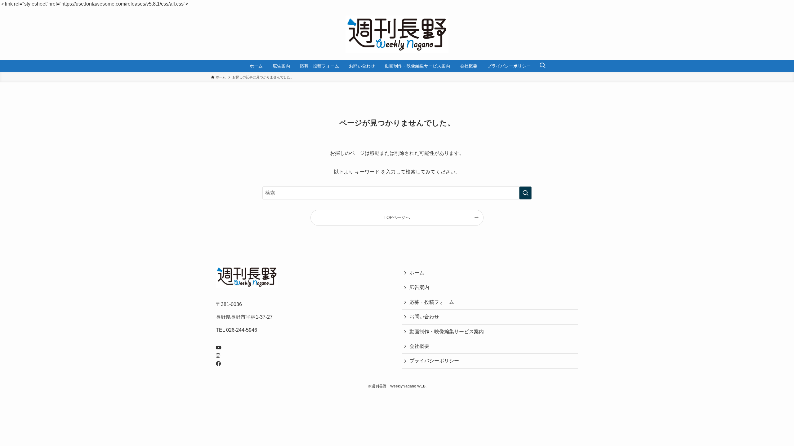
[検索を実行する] (525, 192)
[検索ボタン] (542, 66)
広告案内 (419, 287)
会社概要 (419, 346)
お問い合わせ (424, 316)
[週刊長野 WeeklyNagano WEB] (397, 34)
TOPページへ (397, 217)
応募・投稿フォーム (431, 302)
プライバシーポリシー (434, 360)
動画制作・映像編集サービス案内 (446, 331)
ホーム (416, 272)
